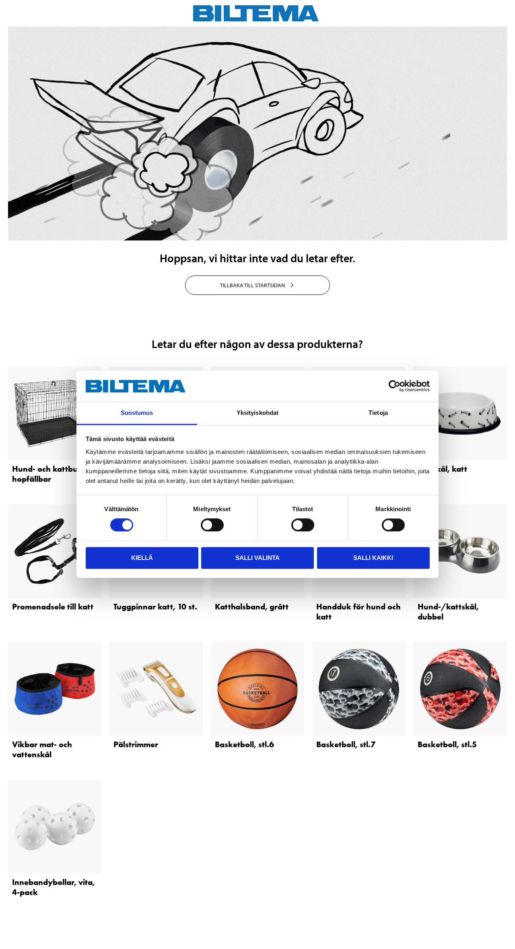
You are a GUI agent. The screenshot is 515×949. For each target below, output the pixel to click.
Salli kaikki (373, 557)
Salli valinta (257, 557)
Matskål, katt (442, 469)
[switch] (212, 524)
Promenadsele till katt (52, 606)
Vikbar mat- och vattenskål (42, 749)
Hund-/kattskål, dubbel (448, 611)
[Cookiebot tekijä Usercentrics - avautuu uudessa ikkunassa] (394, 386)
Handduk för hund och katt (358, 611)
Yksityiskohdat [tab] (257, 412)
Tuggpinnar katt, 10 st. (155, 606)
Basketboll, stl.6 (244, 744)
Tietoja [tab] (378, 412)
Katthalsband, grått (251, 606)
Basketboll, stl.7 (345, 744)
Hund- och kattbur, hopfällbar (47, 474)
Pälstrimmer (135, 744)
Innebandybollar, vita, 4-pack (53, 887)
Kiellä (142, 557)
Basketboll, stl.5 (447, 744)
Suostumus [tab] (137, 412)
